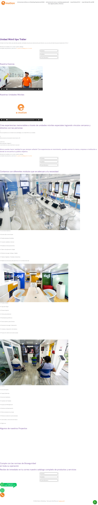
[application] (21, 78)
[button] (21, 78)
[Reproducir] (1, 89)
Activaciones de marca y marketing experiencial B (57, 2)
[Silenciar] (38, 89)
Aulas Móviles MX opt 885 (88, 2)
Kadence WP (62, 501)
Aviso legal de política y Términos (55, 3)
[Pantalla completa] (41, 89)
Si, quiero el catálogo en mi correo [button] (24, 48)
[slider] (20, 119)
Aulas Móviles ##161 (75, 2)
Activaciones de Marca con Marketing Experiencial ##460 (30, 2)
